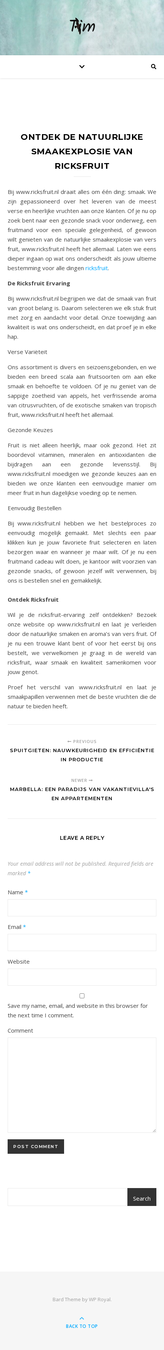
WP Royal (100, 1299)
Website (19, 961)
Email (17, 926)
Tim (82, 27)
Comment (20, 1030)
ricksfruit (96, 268)
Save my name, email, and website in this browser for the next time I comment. (78, 1010)
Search (142, 1198)
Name (18, 892)
